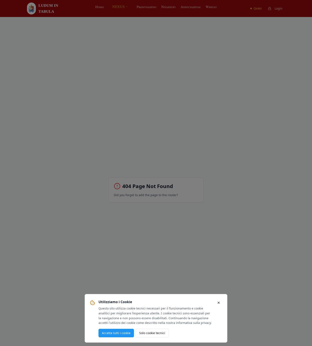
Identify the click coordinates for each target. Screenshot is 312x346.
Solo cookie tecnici (152, 333)
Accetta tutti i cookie (116, 333)
